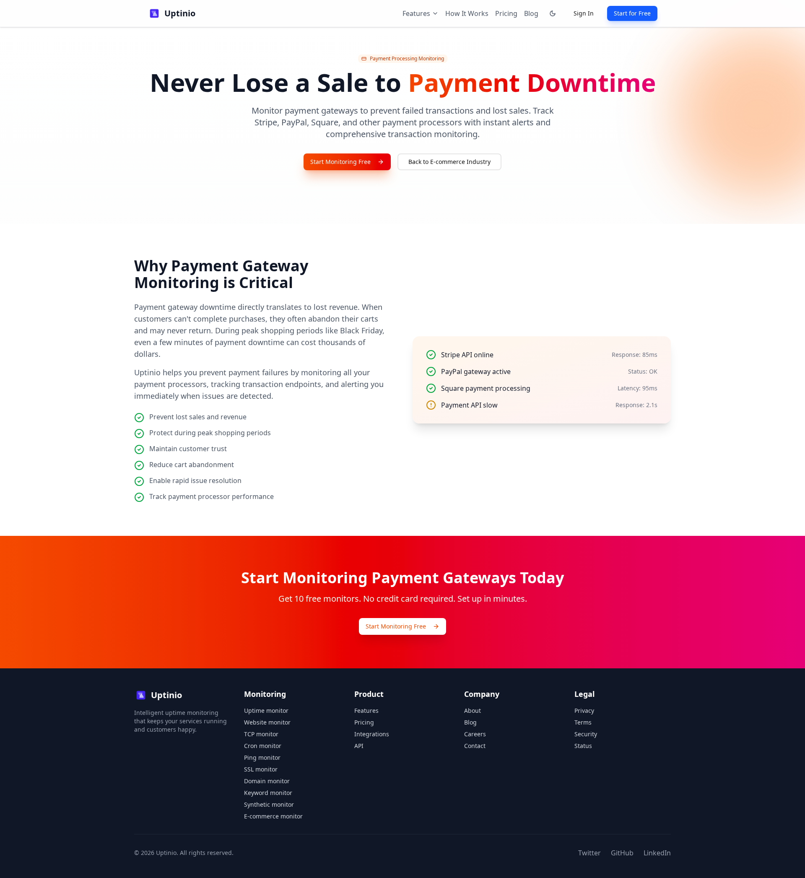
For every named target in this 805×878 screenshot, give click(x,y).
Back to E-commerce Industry (449, 162)
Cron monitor (262, 746)
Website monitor (267, 722)
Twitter (589, 852)
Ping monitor (262, 757)
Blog (531, 13)
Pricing (506, 13)
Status (583, 746)
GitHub (622, 852)
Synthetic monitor (269, 804)
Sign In (584, 13)
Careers (475, 734)
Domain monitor (267, 781)
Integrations (371, 734)
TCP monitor (261, 734)
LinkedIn (657, 852)
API (359, 746)
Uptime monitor (266, 710)
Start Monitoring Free (340, 162)
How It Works (466, 13)
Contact (475, 746)
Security (585, 734)
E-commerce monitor (273, 816)
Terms (583, 722)
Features (366, 710)
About (472, 710)
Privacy (584, 710)
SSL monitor (261, 769)
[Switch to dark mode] (552, 13)
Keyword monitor (268, 793)
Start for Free (632, 13)
